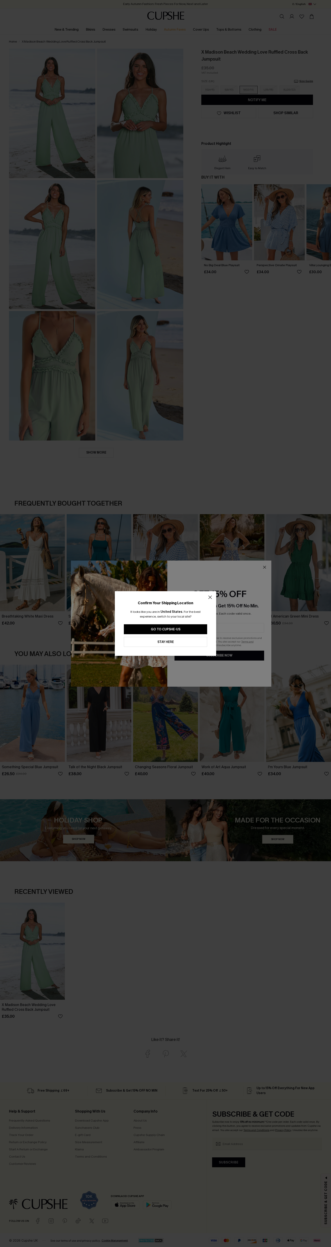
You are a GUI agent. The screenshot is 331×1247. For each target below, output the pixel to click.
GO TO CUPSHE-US (165, 629)
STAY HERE (165, 642)
